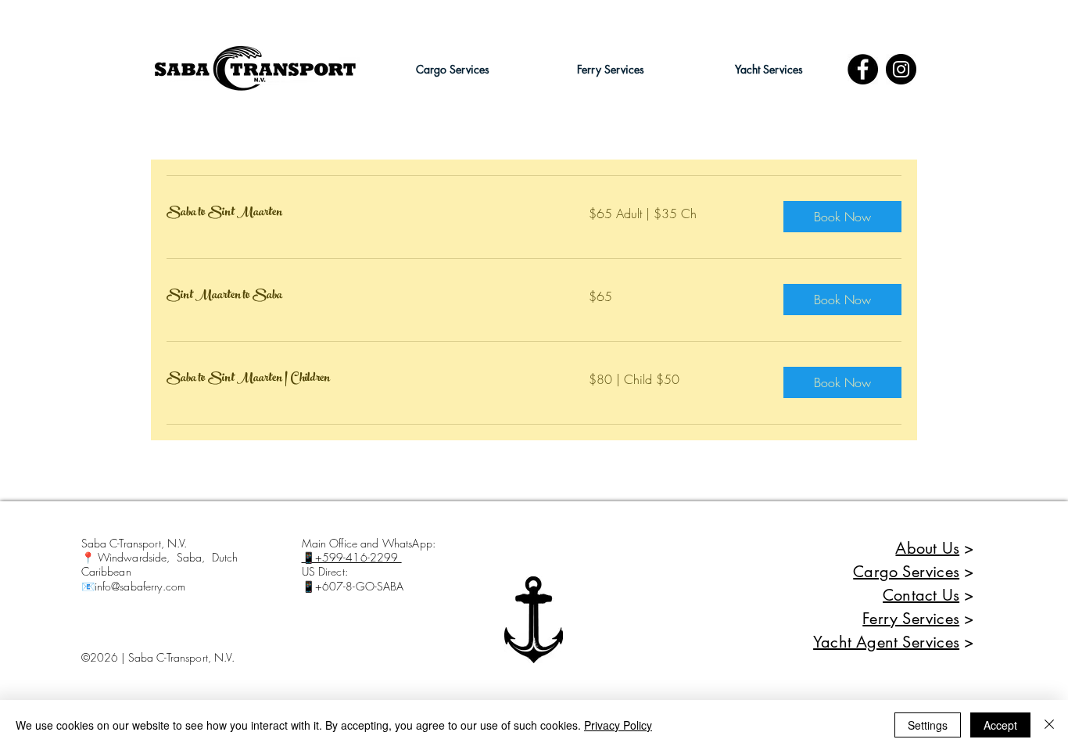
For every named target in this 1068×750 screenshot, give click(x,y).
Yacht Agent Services (886, 642)
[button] (453, 69)
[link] (359, 213)
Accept (1000, 725)
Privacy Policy (618, 725)
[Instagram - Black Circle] (901, 69)
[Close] (1049, 724)
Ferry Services (910, 618)
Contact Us (921, 595)
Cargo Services (906, 572)
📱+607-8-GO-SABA (353, 586)
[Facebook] (863, 69)
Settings (928, 725)
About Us (927, 548)
